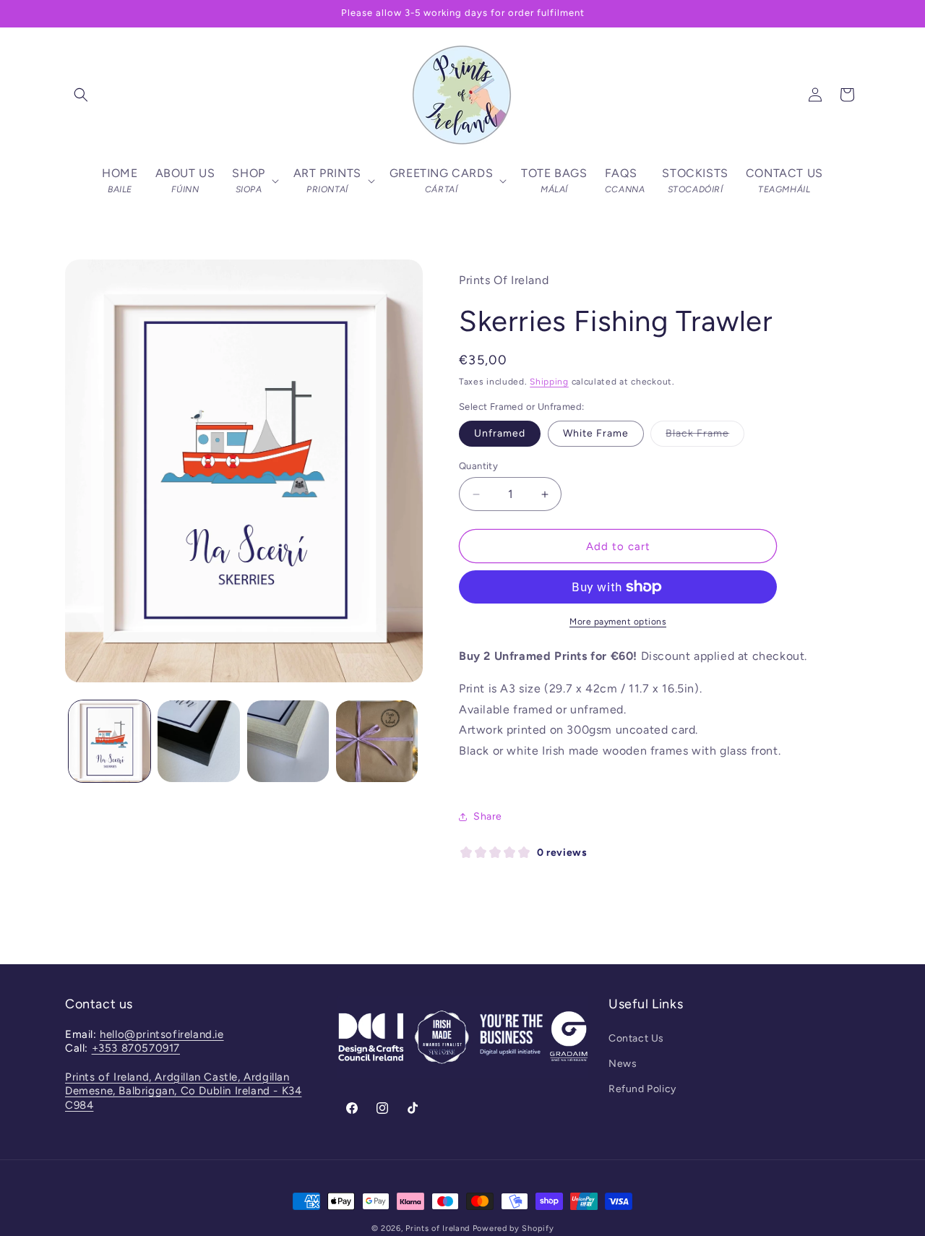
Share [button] (487, 816)
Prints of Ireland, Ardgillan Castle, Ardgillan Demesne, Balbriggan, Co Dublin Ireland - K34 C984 (183, 1091)
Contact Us (636, 1038)
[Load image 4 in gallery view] (377, 741)
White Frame (596, 433)
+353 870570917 (136, 1048)
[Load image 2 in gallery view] (198, 741)
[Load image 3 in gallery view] (288, 741)
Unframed (499, 433)
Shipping (549, 382)
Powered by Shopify (513, 1228)
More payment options (617, 622)
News (622, 1063)
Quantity (478, 465)
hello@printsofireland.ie (161, 1034)
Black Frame (705, 436)
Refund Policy (642, 1089)
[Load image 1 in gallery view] (109, 741)
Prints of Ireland (437, 1228)
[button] (81, 95)
